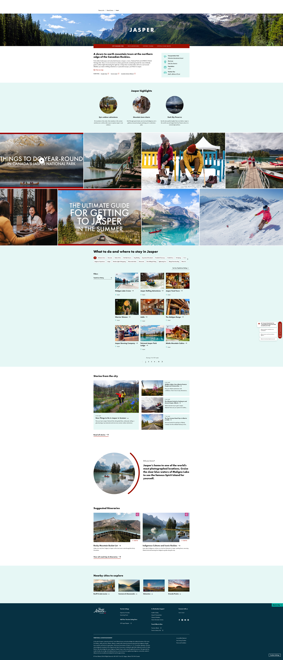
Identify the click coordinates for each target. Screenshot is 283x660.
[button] (41, 160)
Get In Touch (181, 612)
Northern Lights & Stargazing (119, 261)
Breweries (110, 257)
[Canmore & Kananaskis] (129, 586)
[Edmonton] (154, 586)
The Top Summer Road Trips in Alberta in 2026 (176, 419)
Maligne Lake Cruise (123, 291)
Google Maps (104, 73)
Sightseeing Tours (162, 261)
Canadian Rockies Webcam (127, 73)
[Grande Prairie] (179, 586)
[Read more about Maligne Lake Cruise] (127, 281)
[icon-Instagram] (182, 620)
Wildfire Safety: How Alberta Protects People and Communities (176, 385)
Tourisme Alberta (155, 628)
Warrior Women (121, 317)
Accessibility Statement (181, 638)
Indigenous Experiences (99, 261)
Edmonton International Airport (175, 58)
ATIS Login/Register (124, 623)
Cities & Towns (110, 10)
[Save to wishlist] (117, 274)
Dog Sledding (137, 257)
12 (158, 361)
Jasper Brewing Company (125, 343)
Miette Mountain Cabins (175, 343)
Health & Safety (155, 612)
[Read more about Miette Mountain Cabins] (177, 333)
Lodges (108, 261)
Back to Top (276, 605)
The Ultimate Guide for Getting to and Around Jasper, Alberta (176, 402)
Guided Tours (170, 257)
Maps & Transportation (156, 615)
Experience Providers (125, 612)
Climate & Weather (155, 617)
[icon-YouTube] (185, 620)
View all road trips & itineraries (106, 557)
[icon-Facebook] (180, 620)
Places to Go (101, 10)
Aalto (142, 317)
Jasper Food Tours (173, 291)
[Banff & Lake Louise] (104, 586)
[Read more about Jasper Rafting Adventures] (152, 281)
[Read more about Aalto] (152, 307)
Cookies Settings (274, 655)
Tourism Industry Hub (156, 630)
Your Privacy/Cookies (181, 640)
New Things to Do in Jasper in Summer (111, 418)
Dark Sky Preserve (172, 63)
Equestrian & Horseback (147, 257)
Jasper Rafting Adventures (150, 291)
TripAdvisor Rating (99, 278)
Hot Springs (178, 257)
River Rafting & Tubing (151, 261)
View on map (99, 70)
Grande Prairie (173, 594)
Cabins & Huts (118, 257)
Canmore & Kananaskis (126, 594)
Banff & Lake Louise (100, 594)
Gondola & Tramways (160, 257)
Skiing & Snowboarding (174, 261)
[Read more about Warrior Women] (127, 307)
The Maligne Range (173, 317)
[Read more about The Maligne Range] (177, 307)
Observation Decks (132, 261)
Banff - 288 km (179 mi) (174, 74)
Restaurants (141, 261)
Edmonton (146, 594)
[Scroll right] (185, 259)
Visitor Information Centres (157, 620)
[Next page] (162, 362)
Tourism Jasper (114, 73)
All (95, 257)
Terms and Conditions (181, 643)
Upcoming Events (124, 615)
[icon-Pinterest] (188, 620)
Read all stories (99, 435)
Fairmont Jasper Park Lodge (148, 344)
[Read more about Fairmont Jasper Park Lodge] (152, 333)
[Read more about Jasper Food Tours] (177, 281)
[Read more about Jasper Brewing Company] (127, 333)
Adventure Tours (101, 257)
